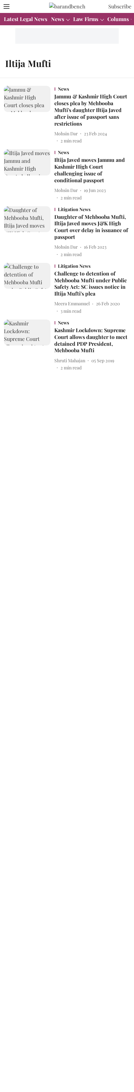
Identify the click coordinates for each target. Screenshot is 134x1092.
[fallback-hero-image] (29, 115)
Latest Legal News (25, 19)
